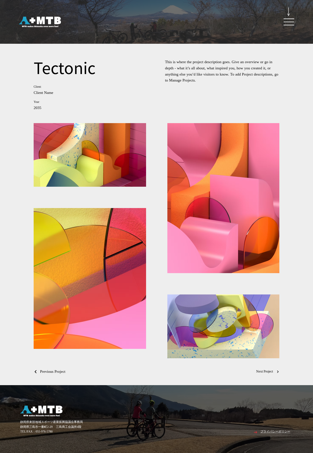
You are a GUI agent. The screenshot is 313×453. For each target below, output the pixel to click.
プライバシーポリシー (275, 431)
